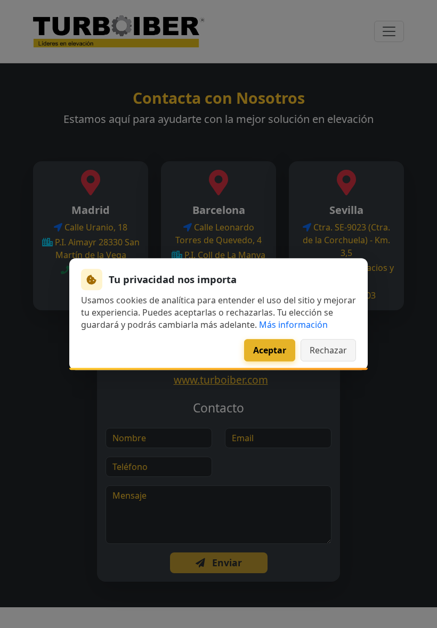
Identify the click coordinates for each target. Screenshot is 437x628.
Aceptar (269, 350)
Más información (293, 325)
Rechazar (328, 350)
